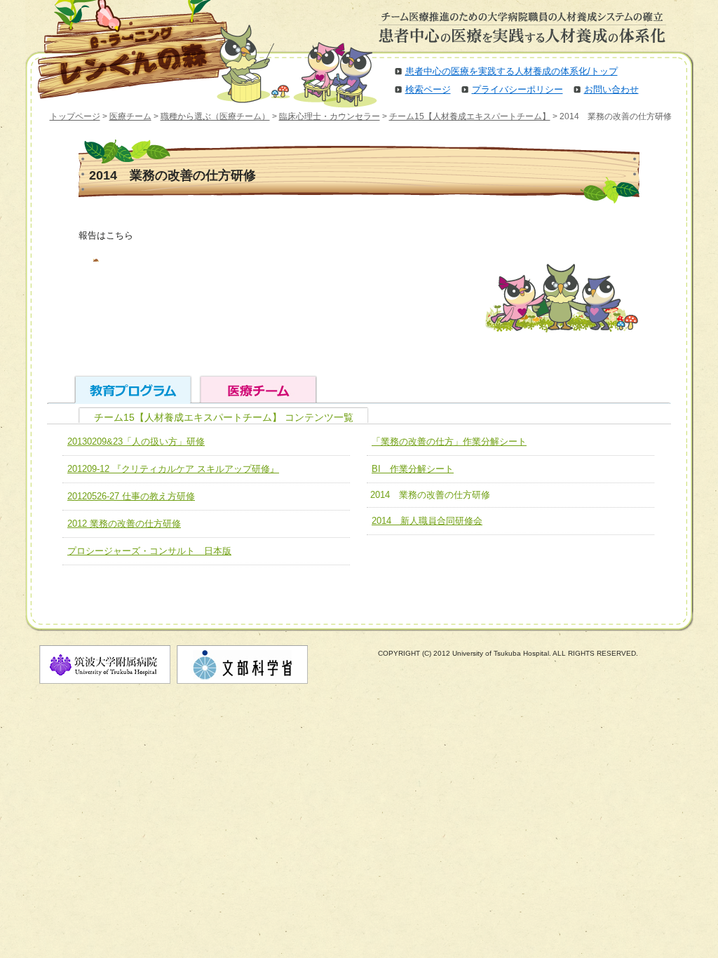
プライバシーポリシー (517, 89)
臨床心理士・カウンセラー (329, 116)
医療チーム (130, 116)
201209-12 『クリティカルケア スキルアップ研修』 (173, 469)
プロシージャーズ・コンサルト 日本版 (149, 551)
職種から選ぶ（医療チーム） (215, 116)
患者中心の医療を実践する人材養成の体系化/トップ (511, 71)
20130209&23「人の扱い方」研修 (136, 441)
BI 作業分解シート (413, 469)
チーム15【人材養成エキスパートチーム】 (469, 116)
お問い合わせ (611, 89)
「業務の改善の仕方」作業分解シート (449, 441)
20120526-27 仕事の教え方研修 (131, 496)
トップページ (75, 116)
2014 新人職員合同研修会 (427, 520)
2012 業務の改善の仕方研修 (124, 523)
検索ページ (428, 89)
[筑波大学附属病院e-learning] (123, 49)
